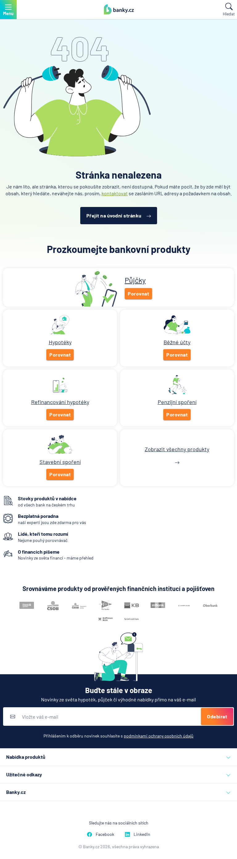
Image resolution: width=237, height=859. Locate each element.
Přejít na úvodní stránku (114, 215)
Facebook (105, 834)
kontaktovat (115, 193)
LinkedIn (142, 834)
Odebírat (217, 716)
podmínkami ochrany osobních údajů (158, 735)
